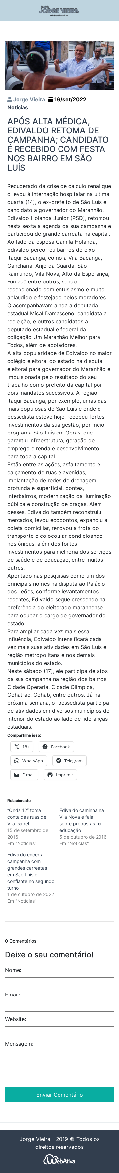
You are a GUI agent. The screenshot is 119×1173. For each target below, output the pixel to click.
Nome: (13, 970)
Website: (15, 1019)
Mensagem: (19, 1043)
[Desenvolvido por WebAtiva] (59, 1159)
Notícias (17, 107)
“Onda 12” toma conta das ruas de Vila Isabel (26, 816)
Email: (12, 994)
